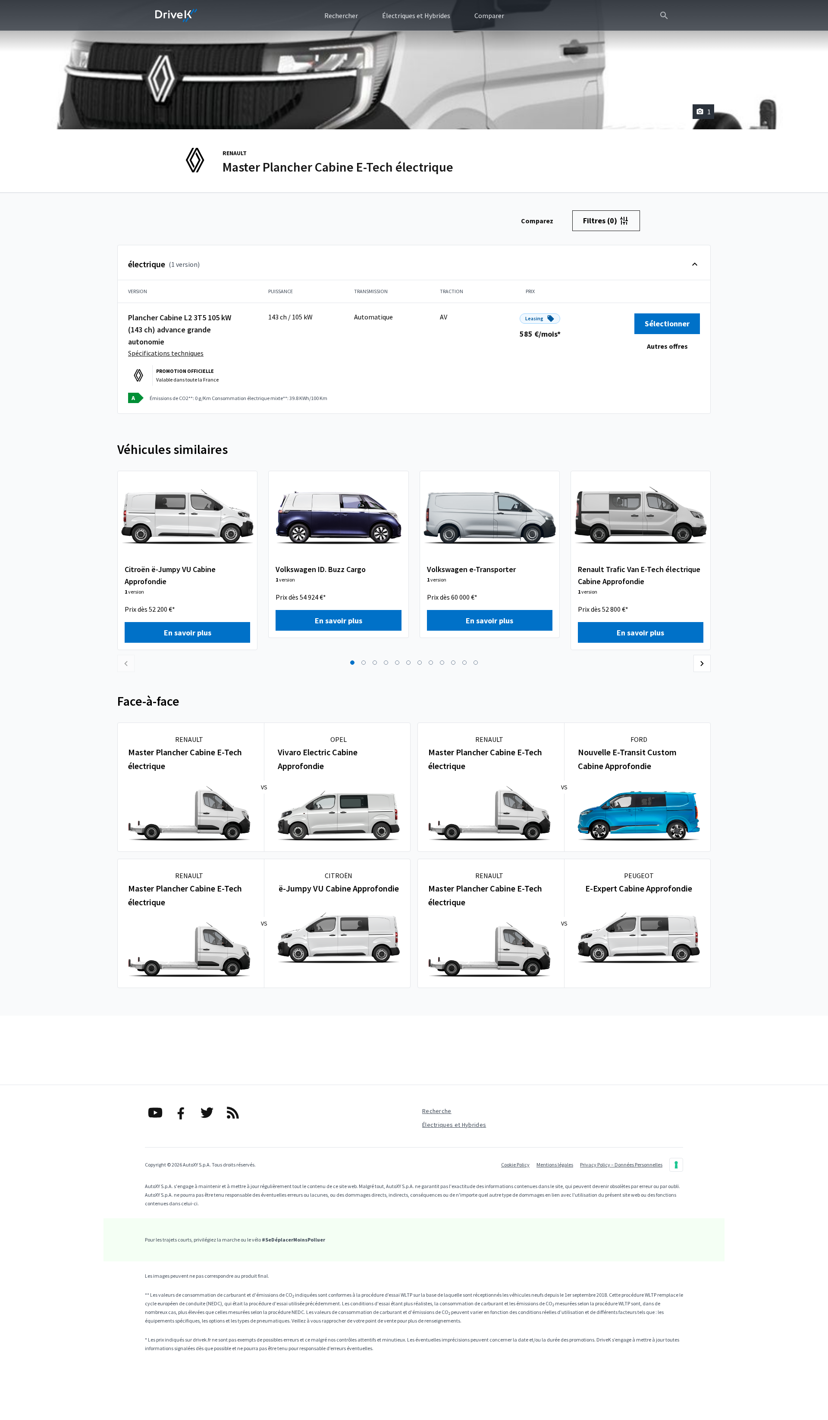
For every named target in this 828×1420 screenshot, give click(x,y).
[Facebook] (181, 1112)
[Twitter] (207, 1112)
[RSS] (233, 1112)
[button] (352, 662)
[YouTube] (155, 1112)
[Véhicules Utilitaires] (176, 15)
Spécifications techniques (166, 353)
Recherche (437, 1111)
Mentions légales (554, 1164)
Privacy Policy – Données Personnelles (621, 1164)
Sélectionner (667, 323)
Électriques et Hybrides (454, 1125)
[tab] (537, 220)
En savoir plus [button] (187, 633)
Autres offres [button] (667, 346)
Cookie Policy (515, 1164)
